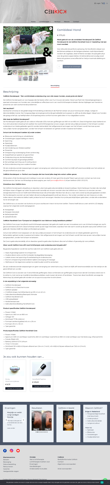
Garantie (6, 469)
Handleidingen (35, 466)
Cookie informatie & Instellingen (15, 479)
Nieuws (67, 21)
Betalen (6, 459)
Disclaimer (43, 479)
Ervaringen (34, 464)
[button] (50, 28)
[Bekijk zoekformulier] (107, 3)
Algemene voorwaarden (67, 464)
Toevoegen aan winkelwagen (72, 66)
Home (33, 21)
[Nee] (108, 482)
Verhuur (57, 21)
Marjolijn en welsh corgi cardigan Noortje (14, 415)
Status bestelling (9, 464)
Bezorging (7, 462)
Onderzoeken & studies (38, 469)
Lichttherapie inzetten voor (40, 462)
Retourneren (8, 466)
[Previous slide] (6, 420)
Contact (76, 21)
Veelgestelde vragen (11, 471)
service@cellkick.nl (58, 180)
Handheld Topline (39, 379)
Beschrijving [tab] (55, 85)
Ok (102, 482)
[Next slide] (23, 420)
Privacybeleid (33, 479)
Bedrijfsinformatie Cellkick (67, 459)
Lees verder (11, 428)
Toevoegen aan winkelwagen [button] (14, 388)
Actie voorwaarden (65, 469)
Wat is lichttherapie (37, 459)
